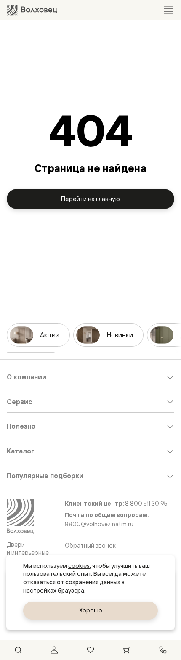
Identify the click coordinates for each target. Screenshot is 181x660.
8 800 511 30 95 (146, 503)
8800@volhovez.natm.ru (99, 523)
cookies (79, 566)
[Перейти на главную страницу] (32, 10)
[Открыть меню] (168, 10)
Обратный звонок (90, 545)
